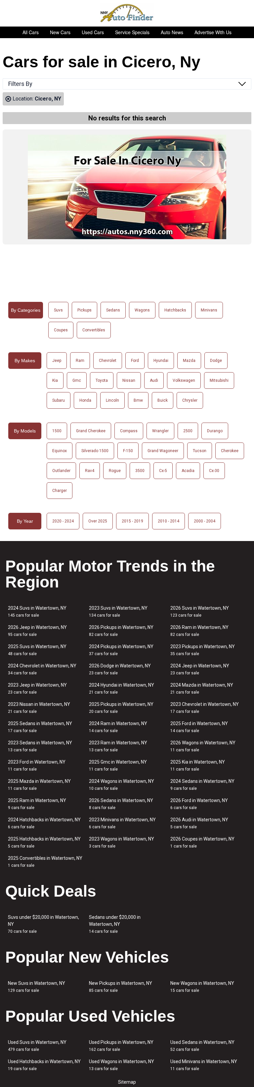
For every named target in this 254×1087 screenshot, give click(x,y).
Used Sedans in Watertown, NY (202, 1046)
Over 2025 (97, 521)
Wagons (142, 310)
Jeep (56, 360)
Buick (162, 400)
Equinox (59, 450)
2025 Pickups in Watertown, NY (121, 708)
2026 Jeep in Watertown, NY (37, 631)
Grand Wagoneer (163, 450)
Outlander (61, 470)
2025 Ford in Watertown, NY (199, 727)
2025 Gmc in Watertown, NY (118, 765)
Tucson (199, 450)
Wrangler (160, 431)
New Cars (60, 32)
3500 (140, 470)
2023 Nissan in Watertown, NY (39, 708)
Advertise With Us (213, 32)
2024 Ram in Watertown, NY (118, 727)
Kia (55, 380)
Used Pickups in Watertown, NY (121, 1046)
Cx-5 (163, 470)
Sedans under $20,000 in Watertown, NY (115, 924)
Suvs (58, 310)
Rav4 (89, 470)
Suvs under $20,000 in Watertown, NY (43, 924)
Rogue (115, 470)
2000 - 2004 (204, 521)
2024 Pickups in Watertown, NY (121, 650)
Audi (154, 380)
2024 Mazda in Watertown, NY (201, 688)
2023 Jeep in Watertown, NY (37, 688)
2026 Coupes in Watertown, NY (202, 842)
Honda (85, 400)
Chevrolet (107, 360)
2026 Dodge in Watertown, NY (120, 669)
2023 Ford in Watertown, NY (36, 765)
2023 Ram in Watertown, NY (118, 746)
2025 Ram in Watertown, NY (37, 804)
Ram (80, 360)
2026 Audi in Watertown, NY (199, 823)
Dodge (216, 360)
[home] (127, 13)
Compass (129, 431)
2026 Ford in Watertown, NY (199, 804)
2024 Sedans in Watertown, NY (202, 785)
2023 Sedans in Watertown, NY (40, 746)
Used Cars (93, 32)
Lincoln (112, 400)
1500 (57, 431)
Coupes (61, 330)
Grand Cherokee (91, 431)
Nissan (128, 380)
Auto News (172, 32)
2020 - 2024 (63, 521)
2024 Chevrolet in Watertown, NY (42, 669)
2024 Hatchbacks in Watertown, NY (44, 823)
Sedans (113, 310)
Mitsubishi (219, 380)
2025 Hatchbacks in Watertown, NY (44, 842)
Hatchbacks (175, 310)
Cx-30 (214, 470)
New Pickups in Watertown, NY (120, 987)
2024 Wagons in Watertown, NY (121, 785)
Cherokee (229, 450)
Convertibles (93, 330)
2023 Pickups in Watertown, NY (202, 650)
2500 (187, 431)
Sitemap (127, 1082)
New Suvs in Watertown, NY (36, 987)
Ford (135, 360)
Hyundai (160, 360)
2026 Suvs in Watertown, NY (199, 611)
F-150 (128, 450)
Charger (59, 490)
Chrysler (189, 400)
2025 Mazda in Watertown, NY (39, 785)
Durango (215, 431)
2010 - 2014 (168, 521)
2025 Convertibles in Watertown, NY (45, 861)
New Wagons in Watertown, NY (202, 987)
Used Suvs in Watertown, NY (37, 1046)
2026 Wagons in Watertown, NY (202, 746)
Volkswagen (184, 380)
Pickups (84, 310)
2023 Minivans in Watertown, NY (122, 823)
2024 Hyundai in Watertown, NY (121, 688)
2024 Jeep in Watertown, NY (199, 669)
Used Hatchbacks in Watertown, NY (44, 1065)
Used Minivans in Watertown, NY (203, 1065)
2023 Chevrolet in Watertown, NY (204, 708)
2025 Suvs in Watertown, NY (37, 650)
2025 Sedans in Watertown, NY (40, 727)
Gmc (76, 380)
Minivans (209, 310)
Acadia (188, 470)
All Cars (30, 32)
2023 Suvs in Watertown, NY (118, 611)
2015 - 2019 (132, 521)
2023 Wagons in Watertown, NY (121, 842)
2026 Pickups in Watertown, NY (121, 631)
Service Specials (132, 32)
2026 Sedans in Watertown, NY (121, 804)
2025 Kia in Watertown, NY (197, 765)
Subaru (58, 400)
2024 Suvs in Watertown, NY (37, 611)
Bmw (138, 400)
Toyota (102, 380)
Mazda (189, 360)
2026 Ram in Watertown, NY (199, 631)
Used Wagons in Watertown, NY (121, 1065)
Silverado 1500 (94, 450)
